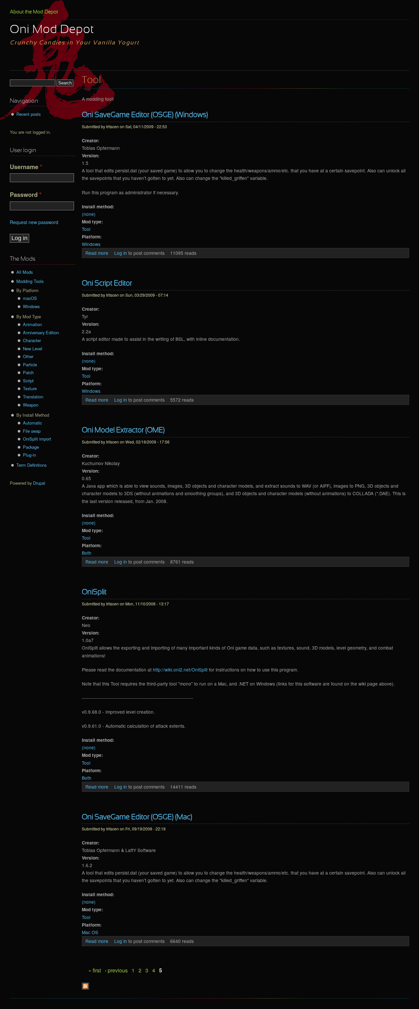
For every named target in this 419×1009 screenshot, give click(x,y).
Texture (30, 388)
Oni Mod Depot (52, 30)
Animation (32, 324)
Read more (96, 253)
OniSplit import (37, 439)
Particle (30, 364)
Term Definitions (31, 465)
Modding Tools (30, 281)
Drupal (39, 483)
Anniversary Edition (41, 332)
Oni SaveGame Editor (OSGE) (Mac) (137, 817)
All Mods (24, 272)
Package (31, 447)
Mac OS (90, 932)
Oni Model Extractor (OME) (123, 430)
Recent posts (28, 114)
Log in (120, 253)
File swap (32, 431)
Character (32, 340)
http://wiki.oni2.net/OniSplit (180, 669)
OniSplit (94, 592)
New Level (32, 348)
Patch (28, 372)
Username (26, 167)
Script (28, 380)
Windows (91, 244)
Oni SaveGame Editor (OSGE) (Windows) (145, 115)
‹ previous (116, 970)
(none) (89, 214)
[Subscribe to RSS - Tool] (85, 987)
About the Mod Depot (34, 12)
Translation (33, 396)
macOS (30, 298)
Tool (86, 229)
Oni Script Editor (107, 283)
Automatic (32, 423)
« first (94, 970)
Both (86, 552)
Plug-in (29, 455)
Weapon (30, 405)
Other (28, 356)
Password (26, 194)
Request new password (34, 222)
